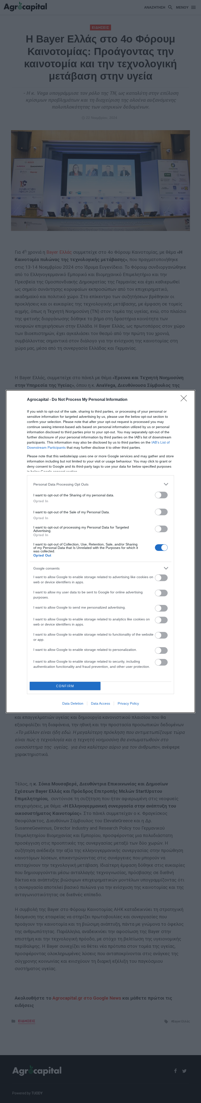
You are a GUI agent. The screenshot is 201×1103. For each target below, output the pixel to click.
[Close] (185, 400)
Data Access (100, 703)
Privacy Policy (128, 703)
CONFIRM (65, 686)
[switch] (161, 495)
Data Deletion (72, 703)
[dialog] (100, 551)
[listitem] (100, 484)
